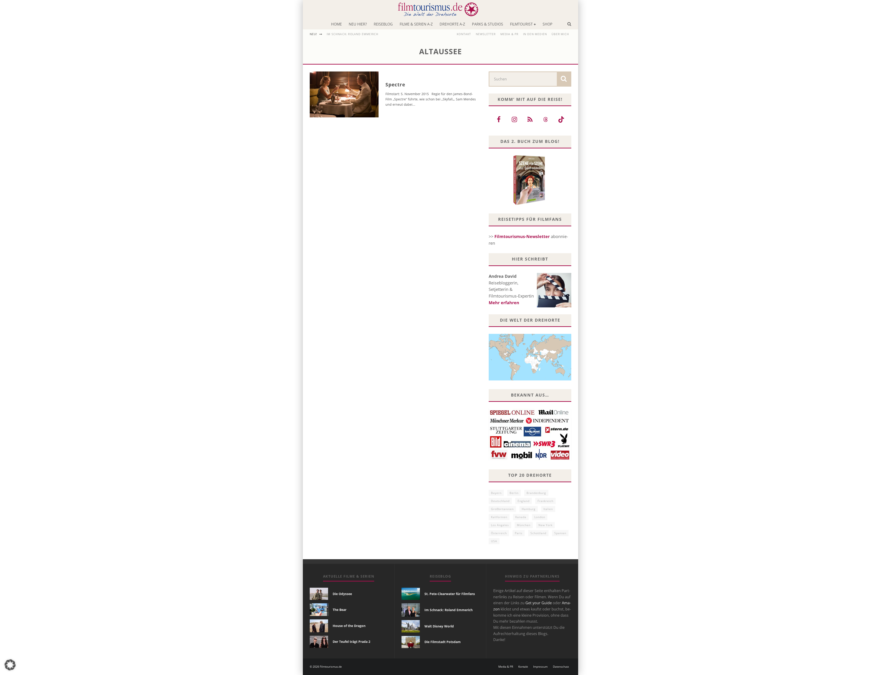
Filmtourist (521, 24)
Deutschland (500, 501)
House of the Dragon (349, 626)
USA (494, 541)
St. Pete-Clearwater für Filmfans (449, 594)
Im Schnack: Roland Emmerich (352, 34)
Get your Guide (538, 602)
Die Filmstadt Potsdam (442, 642)
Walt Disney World (439, 626)
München (523, 525)
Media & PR (509, 34)
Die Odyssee (342, 594)
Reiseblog (383, 24)
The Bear (339, 609)
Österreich (499, 533)
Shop (547, 24)
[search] (564, 79)
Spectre (395, 84)
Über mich (560, 34)
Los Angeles (500, 525)
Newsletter (486, 34)
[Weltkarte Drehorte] (530, 379)
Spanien (560, 533)
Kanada (520, 517)
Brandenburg (536, 493)
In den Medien (535, 34)
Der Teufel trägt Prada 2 (351, 641)
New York (545, 525)
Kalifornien (499, 517)
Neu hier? (358, 24)
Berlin (514, 493)
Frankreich (545, 501)
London (539, 517)
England (524, 501)
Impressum (540, 666)
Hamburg (528, 509)
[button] (10, 665)
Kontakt (464, 34)
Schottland (538, 533)
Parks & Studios (487, 24)
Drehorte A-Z (452, 24)
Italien (548, 509)
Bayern (496, 493)
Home (336, 24)
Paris (518, 533)
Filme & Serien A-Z (416, 24)
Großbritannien (502, 509)
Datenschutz (561, 666)
